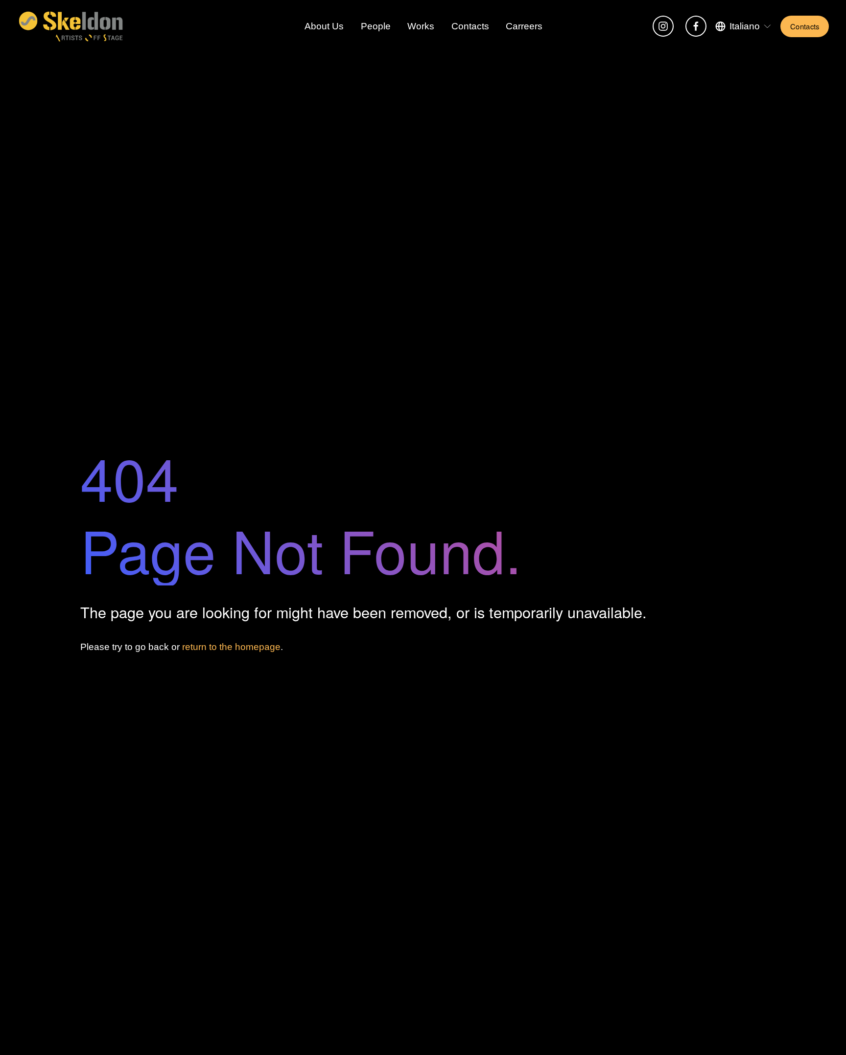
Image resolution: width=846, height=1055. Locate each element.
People (376, 26)
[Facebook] (695, 26)
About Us (324, 26)
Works (420, 26)
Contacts (470, 26)
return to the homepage (231, 647)
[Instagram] (663, 26)
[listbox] (743, 26)
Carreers (524, 26)
